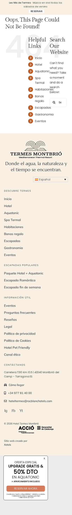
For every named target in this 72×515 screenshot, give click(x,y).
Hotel (38, 65)
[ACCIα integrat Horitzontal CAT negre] (36, 427)
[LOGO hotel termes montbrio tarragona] (17, 19)
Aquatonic (42, 71)
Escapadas (43, 108)
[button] (50, 179)
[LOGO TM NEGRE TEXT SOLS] (36, 142)
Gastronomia (44, 114)
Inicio (38, 58)
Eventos (40, 121)
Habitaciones (44, 89)
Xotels (7, 444)
